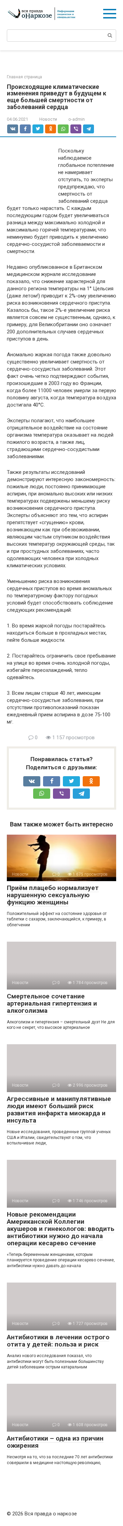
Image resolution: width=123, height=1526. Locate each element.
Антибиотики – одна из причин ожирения (55, 1441)
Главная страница (24, 77)
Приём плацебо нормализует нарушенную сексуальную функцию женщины (53, 895)
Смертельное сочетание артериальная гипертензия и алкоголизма (52, 1003)
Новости (48, 119)
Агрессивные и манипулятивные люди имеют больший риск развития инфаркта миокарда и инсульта (59, 1109)
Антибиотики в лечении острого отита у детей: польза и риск (58, 1340)
